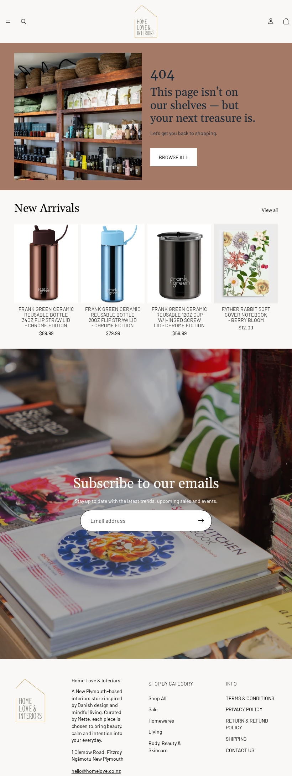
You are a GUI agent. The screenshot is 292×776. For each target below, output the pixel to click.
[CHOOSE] (133, 292)
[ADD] (67, 292)
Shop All (157, 698)
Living (155, 732)
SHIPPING (236, 739)
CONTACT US (240, 750)
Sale (152, 709)
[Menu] (8, 21)
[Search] (23, 21)
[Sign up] (201, 520)
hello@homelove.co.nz (96, 771)
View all (270, 210)
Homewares (161, 721)
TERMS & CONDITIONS (250, 698)
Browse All (173, 157)
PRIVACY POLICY (244, 709)
